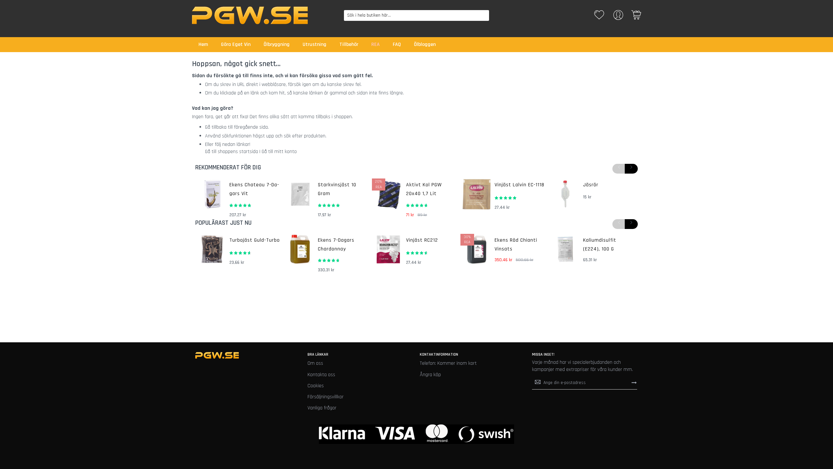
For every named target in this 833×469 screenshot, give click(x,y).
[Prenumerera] (634, 383)
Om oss (315, 363)
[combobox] (416, 15)
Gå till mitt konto (279, 151)
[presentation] (631, 169)
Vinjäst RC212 (422, 240)
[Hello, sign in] (618, 17)
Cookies (315, 385)
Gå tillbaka (215, 127)
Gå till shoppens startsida (231, 151)
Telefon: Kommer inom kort (448, 363)
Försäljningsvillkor (325, 396)
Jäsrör (590, 184)
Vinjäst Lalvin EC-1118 (519, 184)
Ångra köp (430, 374)
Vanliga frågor (321, 408)
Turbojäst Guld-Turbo (254, 240)
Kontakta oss (321, 374)
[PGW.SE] (250, 15)
